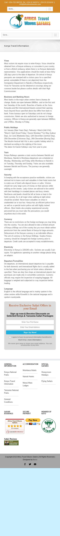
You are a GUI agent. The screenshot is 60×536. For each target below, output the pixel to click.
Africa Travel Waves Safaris (15, 421)
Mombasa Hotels (29, 370)
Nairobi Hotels (28, 377)
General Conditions (8, 400)
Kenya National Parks (10, 373)
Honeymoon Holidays (46, 373)
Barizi (35, 460)
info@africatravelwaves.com (30, 4)
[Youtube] (35, 464)
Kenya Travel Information (9, 382)
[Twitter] (30, 464)
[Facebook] (25, 464)
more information (34, 340)
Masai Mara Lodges (27, 384)
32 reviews (15, 428)
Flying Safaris (47, 381)
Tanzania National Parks (11, 391)
